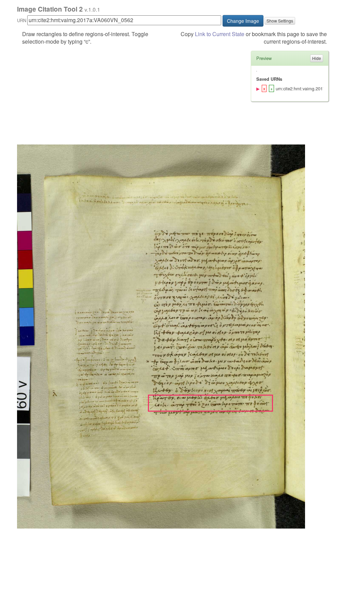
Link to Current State (219, 34)
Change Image (243, 20)
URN (21, 20)
